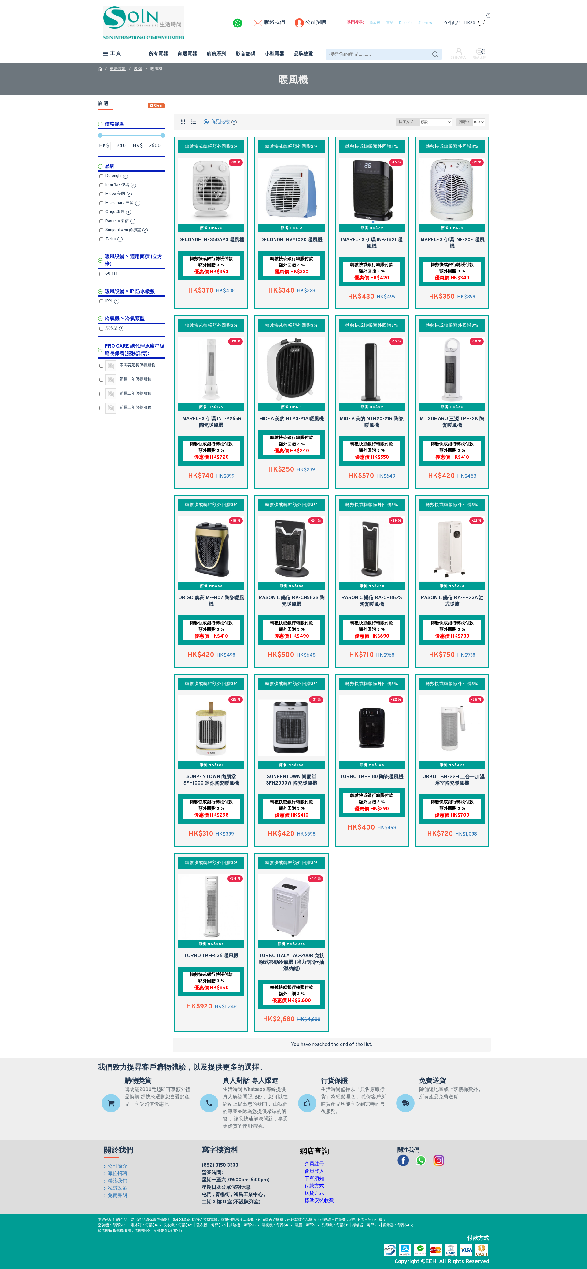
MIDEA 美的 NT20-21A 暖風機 (291, 419)
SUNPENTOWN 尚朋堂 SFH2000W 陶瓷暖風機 (291, 780)
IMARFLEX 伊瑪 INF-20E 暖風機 (452, 243)
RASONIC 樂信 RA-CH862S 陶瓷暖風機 (371, 601)
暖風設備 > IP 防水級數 (130, 292)
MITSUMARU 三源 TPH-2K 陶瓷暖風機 (452, 422)
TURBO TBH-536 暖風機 (211, 956)
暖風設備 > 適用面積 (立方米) (133, 260)
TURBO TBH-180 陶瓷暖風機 (372, 777)
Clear (158, 106)
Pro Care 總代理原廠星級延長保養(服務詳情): (134, 350)
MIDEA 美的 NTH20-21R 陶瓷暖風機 (372, 422)
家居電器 (118, 69)
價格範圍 (114, 124)
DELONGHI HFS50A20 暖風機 (211, 240)
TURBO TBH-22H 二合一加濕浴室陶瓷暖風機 (452, 780)
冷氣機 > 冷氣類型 (125, 319)
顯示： (464, 122)
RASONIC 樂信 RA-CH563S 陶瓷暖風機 (291, 601)
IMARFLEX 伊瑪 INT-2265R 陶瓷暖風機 (211, 422)
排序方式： (408, 122)
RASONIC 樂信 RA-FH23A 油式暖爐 (452, 601)
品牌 (110, 166)
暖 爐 (138, 69)
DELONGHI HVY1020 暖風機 (291, 240)
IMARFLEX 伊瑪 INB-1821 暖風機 (372, 243)
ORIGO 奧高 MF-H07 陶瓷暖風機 (211, 601)
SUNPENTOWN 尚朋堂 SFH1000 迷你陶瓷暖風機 (211, 780)
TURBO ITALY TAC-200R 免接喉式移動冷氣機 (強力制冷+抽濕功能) (291, 962)
